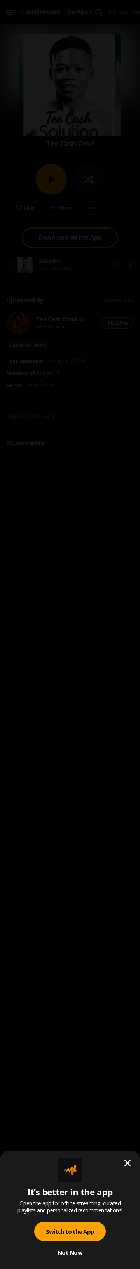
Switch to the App (70, 1231)
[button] (70, 634)
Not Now (70, 1252)
